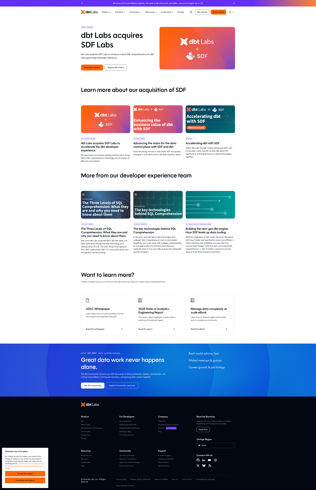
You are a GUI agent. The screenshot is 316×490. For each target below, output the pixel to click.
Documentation (125, 421)
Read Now (203, 429)
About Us (161, 421)
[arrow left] (82, 3)
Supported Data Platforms (129, 428)
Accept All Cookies (25, 473)
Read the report (145, 329)
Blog (82, 466)
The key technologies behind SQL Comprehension (154, 231)
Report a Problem (161, 479)
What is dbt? (86, 424)
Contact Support (164, 455)
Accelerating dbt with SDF (203, 143)
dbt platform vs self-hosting (91, 428)
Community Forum (126, 466)
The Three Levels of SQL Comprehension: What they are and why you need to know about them (104, 232)
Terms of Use (187, 479)
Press (160, 431)
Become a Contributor (127, 459)
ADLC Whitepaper (98, 309)
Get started (202, 12)
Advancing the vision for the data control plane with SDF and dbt (154, 145)
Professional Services (166, 459)
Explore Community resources (122, 385)
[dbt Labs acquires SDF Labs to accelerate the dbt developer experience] (105, 119)
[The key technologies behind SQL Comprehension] (158, 205)
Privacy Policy (121, 479)
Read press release (92, 67)
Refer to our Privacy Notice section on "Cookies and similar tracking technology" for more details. (24, 466)
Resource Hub (86, 455)
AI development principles (205, 479)
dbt (82, 421)
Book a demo (218, 12)
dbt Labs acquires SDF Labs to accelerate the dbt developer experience (100, 147)
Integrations (85, 435)
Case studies (85, 431)
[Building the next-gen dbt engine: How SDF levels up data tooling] (210, 205)
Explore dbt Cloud (116, 67)
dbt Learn (84, 459)
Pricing (181, 12)
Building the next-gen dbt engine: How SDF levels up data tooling (207, 231)
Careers (161, 428)
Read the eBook (198, 329)
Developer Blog (125, 431)
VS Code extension (126, 435)
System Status (163, 466)
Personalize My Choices (125, 486)
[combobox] (216, 445)
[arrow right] (234, 3)
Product (105, 12)
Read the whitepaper (95, 329)
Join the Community (92, 385)
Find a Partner (163, 462)
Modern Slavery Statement (140, 479)
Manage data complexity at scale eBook (209, 311)
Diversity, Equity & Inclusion (168, 424)
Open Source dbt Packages (129, 462)
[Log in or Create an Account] (231, 12)
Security (175, 479)
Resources (150, 12)
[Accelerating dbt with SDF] (210, 119)
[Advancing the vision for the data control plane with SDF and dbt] (158, 119)
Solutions (119, 12)
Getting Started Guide (127, 424)
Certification (85, 462)
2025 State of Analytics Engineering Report (153, 311)
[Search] (191, 12)
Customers (134, 12)
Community (166, 12)
